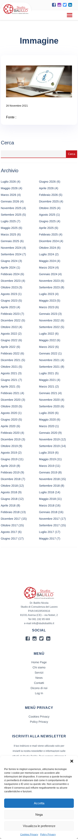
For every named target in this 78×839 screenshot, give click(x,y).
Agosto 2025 (47, 214)
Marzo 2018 (46, 505)
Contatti (39, 683)
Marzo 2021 (46, 386)
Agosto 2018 (9, 492)
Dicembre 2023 (11, 280)
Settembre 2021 (49, 366)
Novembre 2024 (11, 247)
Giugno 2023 (9, 300)
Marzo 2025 (8, 234)
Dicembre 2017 (11, 518)
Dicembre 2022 (11, 320)
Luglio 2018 (46, 492)
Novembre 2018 (49, 479)
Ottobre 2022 (9, 327)
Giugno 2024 (9, 261)
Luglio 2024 (46, 254)
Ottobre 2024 (47, 247)
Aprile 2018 (8, 505)
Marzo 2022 (46, 346)
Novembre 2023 (49, 280)
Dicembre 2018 (11, 479)
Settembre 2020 (49, 406)
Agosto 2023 (9, 294)
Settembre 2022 (49, 327)
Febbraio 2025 (48, 234)
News (39, 677)
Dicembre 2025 (49, 201)
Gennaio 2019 (48, 472)
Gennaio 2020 (48, 432)
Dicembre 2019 (11, 439)
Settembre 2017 (49, 525)
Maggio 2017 (47, 538)
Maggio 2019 (47, 459)
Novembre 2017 (49, 518)
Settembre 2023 (49, 287)
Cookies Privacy (29, 834)
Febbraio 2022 (10, 353)
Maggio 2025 (9, 227)
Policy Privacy (48, 834)
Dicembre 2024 (49, 241)
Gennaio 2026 (10, 201)
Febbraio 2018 (10, 512)
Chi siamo (38, 667)
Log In (39, 693)
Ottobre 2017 (9, 525)
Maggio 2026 (9, 188)
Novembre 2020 (49, 399)
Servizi (39, 672)
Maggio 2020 (47, 419)
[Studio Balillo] (16, 14)
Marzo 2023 (46, 307)
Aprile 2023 (8, 307)
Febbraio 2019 (10, 472)
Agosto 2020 (9, 413)
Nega (39, 814)
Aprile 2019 (8, 465)
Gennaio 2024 (48, 274)
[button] (72, 761)
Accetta (39, 803)
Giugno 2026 (47, 181)
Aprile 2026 (46, 188)
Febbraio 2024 (10, 274)
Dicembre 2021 (11, 360)
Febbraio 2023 (10, 313)
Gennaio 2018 (48, 512)
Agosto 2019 (9, 452)
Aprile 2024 (8, 267)
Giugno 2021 (9, 379)
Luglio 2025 (8, 221)
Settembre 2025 (11, 214)
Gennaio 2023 (48, 313)
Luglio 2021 (46, 373)
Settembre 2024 (11, 254)
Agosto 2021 (9, 373)
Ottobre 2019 (9, 446)
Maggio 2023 (47, 300)
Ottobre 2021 (9, 366)
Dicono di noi (39, 688)
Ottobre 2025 (47, 208)
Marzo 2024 (46, 267)
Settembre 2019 (49, 446)
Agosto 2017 (9, 532)
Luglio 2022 (46, 333)
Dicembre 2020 (11, 399)
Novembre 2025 (11, 208)
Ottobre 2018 (9, 485)
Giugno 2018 (9, 498)
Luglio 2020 (46, 413)
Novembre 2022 (49, 320)
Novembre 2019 (49, 439)
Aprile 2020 (8, 426)
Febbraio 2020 (10, 432)
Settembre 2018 (49, 485)
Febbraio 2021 (10, 393)
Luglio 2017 (46, 532)
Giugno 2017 (9, 538)
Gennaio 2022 (48, 353)
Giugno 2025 (47, 221)
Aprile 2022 (8, 346)
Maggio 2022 (47, 340)
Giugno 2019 (9, 459)
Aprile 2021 (8, 386)
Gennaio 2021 (48, 393)
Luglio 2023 (46, 294)
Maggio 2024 (47, 261)
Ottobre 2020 (9, 406)
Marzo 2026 (8, 194)
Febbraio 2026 (48, 194)
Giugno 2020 (9, 419)
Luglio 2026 (8, 181)
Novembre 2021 (49, 360)
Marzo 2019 (46, 465)
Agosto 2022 (9, 333)
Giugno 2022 (9, 340)
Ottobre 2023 (9, 287)
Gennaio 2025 (10, 241)
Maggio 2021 (47, 379)
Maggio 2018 (47, 498)
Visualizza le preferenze (39, 826)
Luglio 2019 (46, 452)
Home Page (39, 662)
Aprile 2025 (46, 227)
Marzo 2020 (46, 426)
